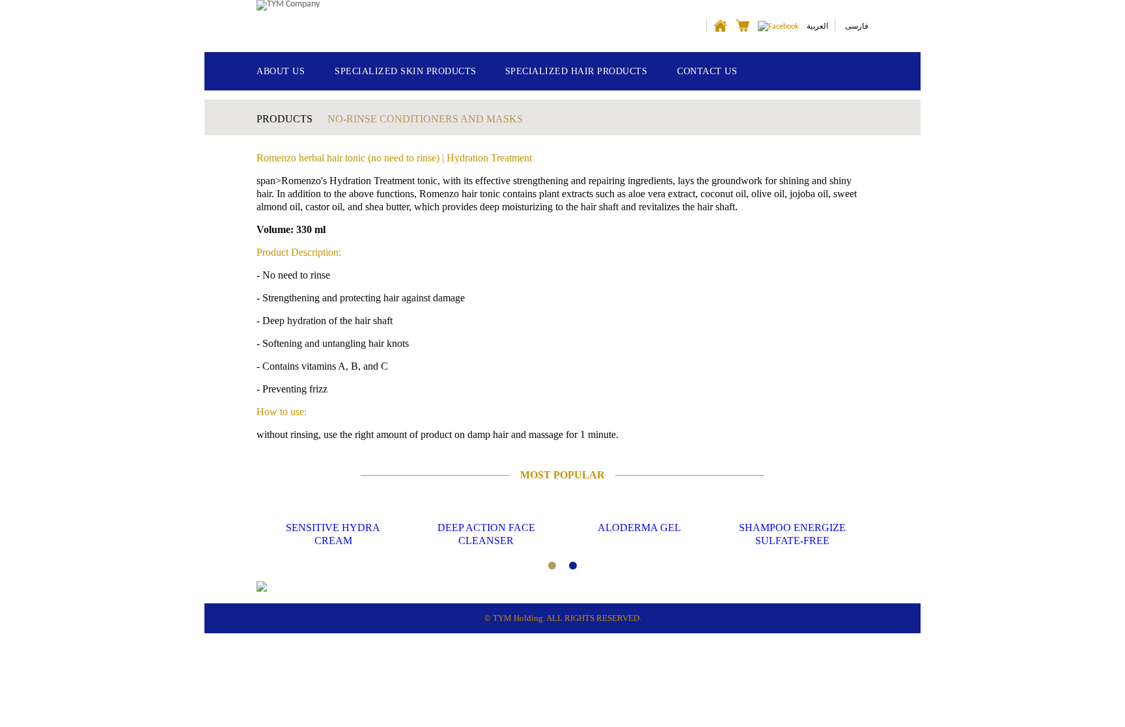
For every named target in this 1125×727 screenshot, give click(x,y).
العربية (817, 26)
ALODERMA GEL (639, 527)
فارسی (856, 26)
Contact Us (707, 71)
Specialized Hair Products (576, 71)
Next (840, 533)
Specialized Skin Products (406, 71)
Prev (284, 533)
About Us (281, 71)
